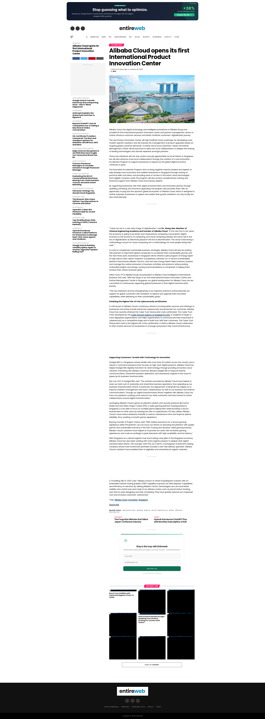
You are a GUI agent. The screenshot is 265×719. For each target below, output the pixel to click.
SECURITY (146, 37)
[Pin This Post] (92, 58)
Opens (171, 510)
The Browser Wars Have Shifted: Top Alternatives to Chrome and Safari (85, 201)
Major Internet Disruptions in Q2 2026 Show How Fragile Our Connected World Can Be (85, 154)
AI (86, 37)
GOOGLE (74, 98)
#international (129, 510)
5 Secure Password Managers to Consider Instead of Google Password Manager (85, 166)
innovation (133, 500)
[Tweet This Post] (84, 58)
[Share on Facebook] (76, 58)
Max (114, 71)
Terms (158, 707)
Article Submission (111, 707)
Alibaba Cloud (121, 500)
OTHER (176, 37)
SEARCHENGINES (120, 37)
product (179, 510)
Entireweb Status (138, 707)
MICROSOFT (81, 188)
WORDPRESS (157, 37)
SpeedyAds (125, 707)
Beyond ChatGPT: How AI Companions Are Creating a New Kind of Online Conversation (85, 126)
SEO (130, 37)
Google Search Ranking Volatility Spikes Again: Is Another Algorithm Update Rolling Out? (85, 248)
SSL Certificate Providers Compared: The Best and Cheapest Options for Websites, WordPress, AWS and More (85, 140)
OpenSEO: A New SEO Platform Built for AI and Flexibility (83, 212)
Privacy (151, 707)
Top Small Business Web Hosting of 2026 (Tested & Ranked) (84, 222)
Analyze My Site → (184, 15)
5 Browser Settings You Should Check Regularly (83, 192)
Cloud (154, 510)
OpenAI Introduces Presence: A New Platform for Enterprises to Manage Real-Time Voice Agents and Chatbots (84, 235)
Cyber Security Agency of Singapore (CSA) (150, 315)
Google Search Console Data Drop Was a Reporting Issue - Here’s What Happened (85, 103)
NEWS (104, 37)
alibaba (140, 510)
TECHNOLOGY (76, 43)
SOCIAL (137, 37)
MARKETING (94, 37)
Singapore (143, 500)
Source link (114, 504)
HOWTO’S (167, 37)
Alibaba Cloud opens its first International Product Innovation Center (85, 50)
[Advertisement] (88, 80)
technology (115, 512)
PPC (110, 37)
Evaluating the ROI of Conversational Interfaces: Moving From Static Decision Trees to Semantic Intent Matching (85, 180)
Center (147, 510)
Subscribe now (152, 569)
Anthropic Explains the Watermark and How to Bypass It (83, 115)
